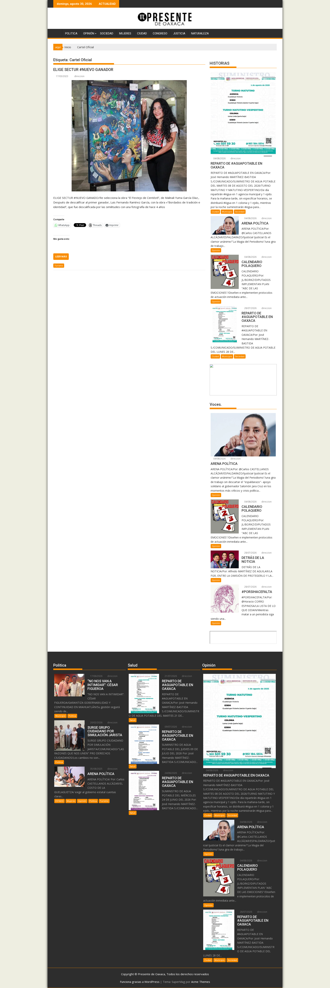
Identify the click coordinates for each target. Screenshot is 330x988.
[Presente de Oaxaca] (57, 32)
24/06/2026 (170, 773)
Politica (71, 33)
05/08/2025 (96, 768)
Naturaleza (200, 33)
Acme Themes (200, 982)
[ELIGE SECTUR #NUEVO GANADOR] (129, 135)
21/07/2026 (170, 676)
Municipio (227, 211)
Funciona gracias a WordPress (139, 982)
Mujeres (125, 33)
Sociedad (106, 33)
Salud (132, 720)
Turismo (58, 265)
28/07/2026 (250, 308)
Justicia (179, 33)
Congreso (160, 33)
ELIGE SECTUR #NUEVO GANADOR (83, 69)
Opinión (88, 33)
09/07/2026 (170, 726)
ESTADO (59, 800)
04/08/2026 (219, 158)
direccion (79, 76)
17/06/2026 (96, 676)
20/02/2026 (96, 722)
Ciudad (142, 33)
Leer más (61, 256)
